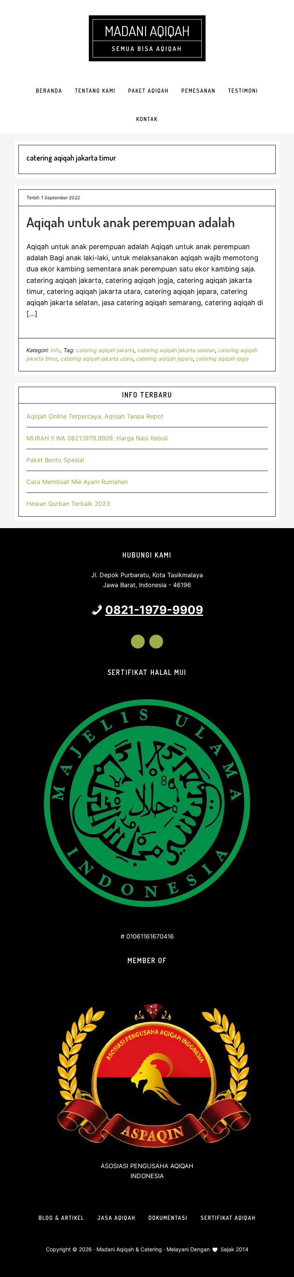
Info (55, 350)
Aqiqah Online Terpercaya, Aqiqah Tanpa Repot (94, 416)
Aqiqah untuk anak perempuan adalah (130, 222)
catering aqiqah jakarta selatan (176, 350)
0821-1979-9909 (154, 610)
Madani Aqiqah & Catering (129, 1249)
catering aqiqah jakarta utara (96, 358)
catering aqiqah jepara (164, 358)
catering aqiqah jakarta (105, 350)
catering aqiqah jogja (222, 358)
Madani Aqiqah (147, 30)
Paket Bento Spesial (55, 460)
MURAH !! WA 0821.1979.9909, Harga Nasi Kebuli (97, 438)
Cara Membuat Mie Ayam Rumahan (77, 482)
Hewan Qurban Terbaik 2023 (68, 503)
